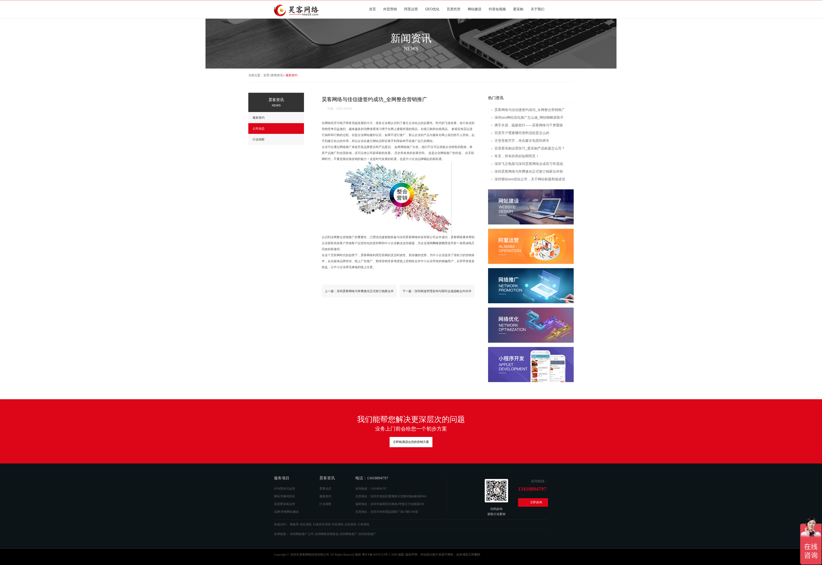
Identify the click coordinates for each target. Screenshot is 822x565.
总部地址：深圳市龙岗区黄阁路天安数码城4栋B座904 (390, 496)
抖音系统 (338, 524)
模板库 (294, 524)
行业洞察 (259, 139)
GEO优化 (432, 9)
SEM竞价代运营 (284, 488)
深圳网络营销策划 (327, 534)
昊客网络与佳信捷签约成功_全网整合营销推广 (529, 110)
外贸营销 (390, 9)
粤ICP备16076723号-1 (376, 554)
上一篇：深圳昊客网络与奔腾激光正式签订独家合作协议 (359, 293)
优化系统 (306, 524)
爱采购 (518, 9)
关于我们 (537, 9)
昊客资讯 (327, 478)
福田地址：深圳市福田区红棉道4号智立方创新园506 (389, 504)
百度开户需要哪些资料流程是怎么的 (521, 133)
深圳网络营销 (436, 243)
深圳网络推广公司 (302, 534)
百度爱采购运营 (284, 504)
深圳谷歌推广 (367, 534)
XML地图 (397, 554)
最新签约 (292, 75)
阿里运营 (411, 9)
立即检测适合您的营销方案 (411, 442)
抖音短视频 (497, 9)
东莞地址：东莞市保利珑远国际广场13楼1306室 (386, 511)
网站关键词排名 (284, 496)
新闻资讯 (277, 75)
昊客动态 (325, 488)
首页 (372, 9)
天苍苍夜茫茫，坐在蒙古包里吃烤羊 (521, 140)
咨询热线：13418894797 (371, 488)
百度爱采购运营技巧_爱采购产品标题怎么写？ (529, 148)
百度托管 (453, 9)
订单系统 (363, 524)
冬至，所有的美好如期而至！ (516, 156)
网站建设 (474, 9)
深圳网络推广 (348, 534)
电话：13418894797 (371, 478)
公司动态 (259, 128)
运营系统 (350, 524)
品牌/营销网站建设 (286, 511)
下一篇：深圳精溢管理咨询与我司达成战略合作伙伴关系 (436, 293)
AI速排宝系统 (322, 524)
